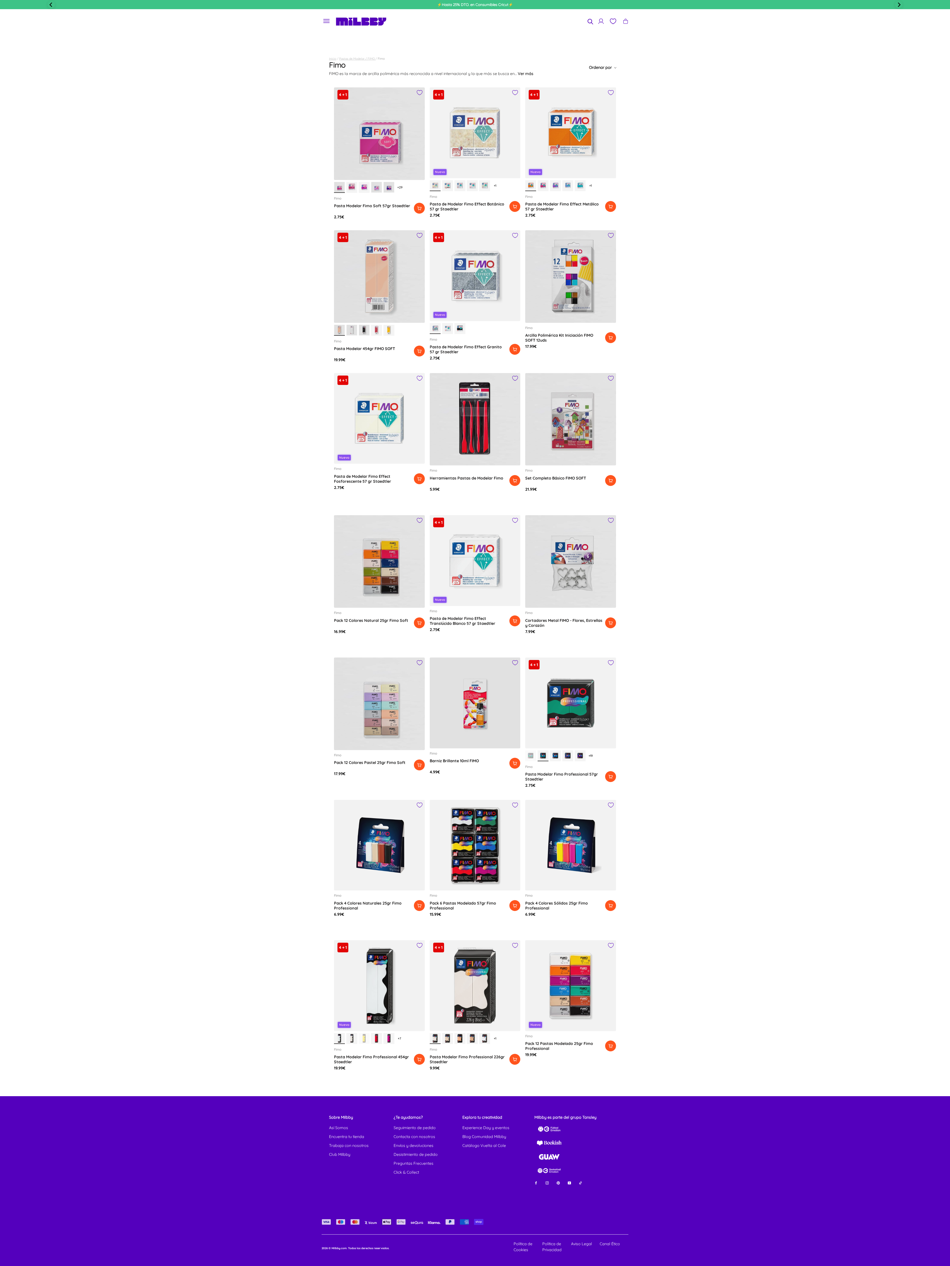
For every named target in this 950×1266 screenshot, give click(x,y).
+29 (400, 187)
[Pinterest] (558, 1182)
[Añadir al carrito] (419, 208)
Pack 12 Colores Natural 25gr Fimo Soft (371, 620)
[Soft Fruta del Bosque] (351, 187)
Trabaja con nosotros (349, 1145)
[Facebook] (536, 1182)
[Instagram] (547, 1182)
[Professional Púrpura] (580, 755)
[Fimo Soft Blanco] (351, 330)
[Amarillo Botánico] (435, 185)
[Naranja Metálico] (530, 185)
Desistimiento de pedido (416, 1154)
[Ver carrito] (625, 21)
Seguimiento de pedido (415, 1127)
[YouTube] (569, 1182)
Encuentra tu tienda (346, 1136)
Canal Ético (610, 1243)
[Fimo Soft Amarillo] (388, 330)
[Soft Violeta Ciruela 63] (388, 187)
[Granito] (435, 328)
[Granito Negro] (459, 328)
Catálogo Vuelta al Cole (484, 1145)
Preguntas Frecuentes (413, 1163)
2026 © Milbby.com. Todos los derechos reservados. (355, 1248)
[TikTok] (580, 1182)
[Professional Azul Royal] (567, 755)
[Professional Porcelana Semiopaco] (435, 1038)
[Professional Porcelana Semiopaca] (351, 1038)
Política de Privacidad (552, 1246)
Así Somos (338, 1127)
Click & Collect (406, 1172)
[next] (898, 4)
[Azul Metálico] (567, 185)
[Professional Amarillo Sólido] (364, 1038)
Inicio (332, 58)
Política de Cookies (523, 1246)
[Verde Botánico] (484, 185)
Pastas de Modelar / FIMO (357, 58)
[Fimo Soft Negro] (364, 330)
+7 (399, 1038)
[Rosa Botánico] (472, 185)
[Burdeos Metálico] (543, 185)
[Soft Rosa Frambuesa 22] (339, 187)
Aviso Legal (581, 1243)
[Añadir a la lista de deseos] (419, 92)
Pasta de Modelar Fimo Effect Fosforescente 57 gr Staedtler (362, 479)
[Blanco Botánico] (447, 185)
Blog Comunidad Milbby (484, 1136)
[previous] (51, 4)
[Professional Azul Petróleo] (543, 755)
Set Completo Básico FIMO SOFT (555, 478)
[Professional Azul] (555, 755)
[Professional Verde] (530, 755)
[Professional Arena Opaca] (472, 1038)
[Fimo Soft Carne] (339, 330)
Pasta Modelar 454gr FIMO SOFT (364, 348)
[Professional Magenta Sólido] (388, 1038)
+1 (495, 185)
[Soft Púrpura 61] (364, 187)
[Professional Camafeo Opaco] (459, 1038)
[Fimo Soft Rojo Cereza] (376, 330)
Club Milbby (339, 1154)
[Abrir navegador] (326, 21)
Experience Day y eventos (485, 1127)
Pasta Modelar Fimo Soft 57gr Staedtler (372, 205)
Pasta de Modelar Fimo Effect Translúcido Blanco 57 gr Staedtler (462, 621)
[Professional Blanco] (339, 1038)
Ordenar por (601, 67)
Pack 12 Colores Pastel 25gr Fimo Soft (369, 762)
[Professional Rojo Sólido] (376, 1038)
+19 (591, 756)
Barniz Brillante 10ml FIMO (454, 760)
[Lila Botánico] (459, 185)
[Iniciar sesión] (601, 21)
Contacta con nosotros (414, 1136)
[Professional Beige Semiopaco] (447, 1038)
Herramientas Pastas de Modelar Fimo (466, 478)
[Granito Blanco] (447, 328)
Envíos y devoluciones (413, 1145)
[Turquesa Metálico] (580, 185)
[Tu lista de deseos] (613, 21)
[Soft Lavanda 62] (376, 187)
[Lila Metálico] (555, 185)
